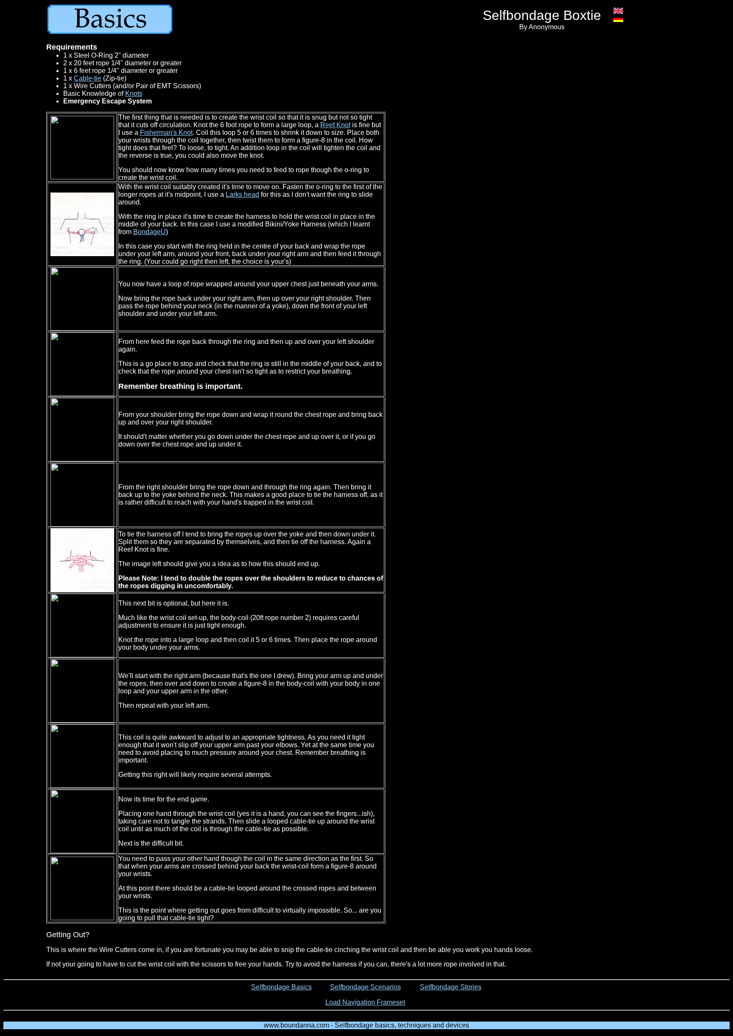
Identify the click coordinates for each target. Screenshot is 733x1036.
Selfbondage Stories (450, 987)
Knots (134, 93)
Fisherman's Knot (166, 132)
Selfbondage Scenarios (365, 987)
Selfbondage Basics (281, 987)
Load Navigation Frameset (365, 1002)
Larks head (242, 194)
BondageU (149, 231)
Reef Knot (335, 124)
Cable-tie (87, 78)
